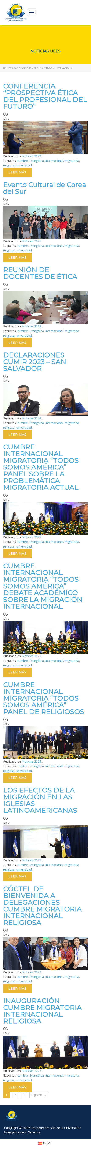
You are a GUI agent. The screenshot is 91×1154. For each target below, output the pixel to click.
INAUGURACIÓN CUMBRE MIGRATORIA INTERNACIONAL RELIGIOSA (42, 1011)
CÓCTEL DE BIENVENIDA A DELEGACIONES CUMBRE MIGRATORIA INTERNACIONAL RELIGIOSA (42, 906)
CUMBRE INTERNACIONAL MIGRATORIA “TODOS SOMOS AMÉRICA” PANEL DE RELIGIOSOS (43, 698)
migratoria (72, 161)
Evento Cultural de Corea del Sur (44, 188)
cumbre (22, 161)
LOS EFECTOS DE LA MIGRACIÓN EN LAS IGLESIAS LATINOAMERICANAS (40, 800)
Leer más (17, 172)
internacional (54, 161)
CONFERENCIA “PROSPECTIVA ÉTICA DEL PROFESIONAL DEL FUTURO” (45, 96)
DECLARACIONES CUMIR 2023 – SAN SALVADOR (34, 361)
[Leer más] (45, 123)
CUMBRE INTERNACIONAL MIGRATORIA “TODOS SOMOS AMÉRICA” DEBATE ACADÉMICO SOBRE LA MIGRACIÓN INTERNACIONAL (43, 586)
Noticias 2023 (32, 156)
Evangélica (36, 161)
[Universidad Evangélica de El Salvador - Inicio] (16, 12)
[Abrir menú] (32, 12)
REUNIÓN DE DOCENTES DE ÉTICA (40, 273)
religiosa (9, 165)
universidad (24, 165)
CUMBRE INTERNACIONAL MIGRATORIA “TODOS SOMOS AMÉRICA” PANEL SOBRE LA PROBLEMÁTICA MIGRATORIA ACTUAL (41, 467)
